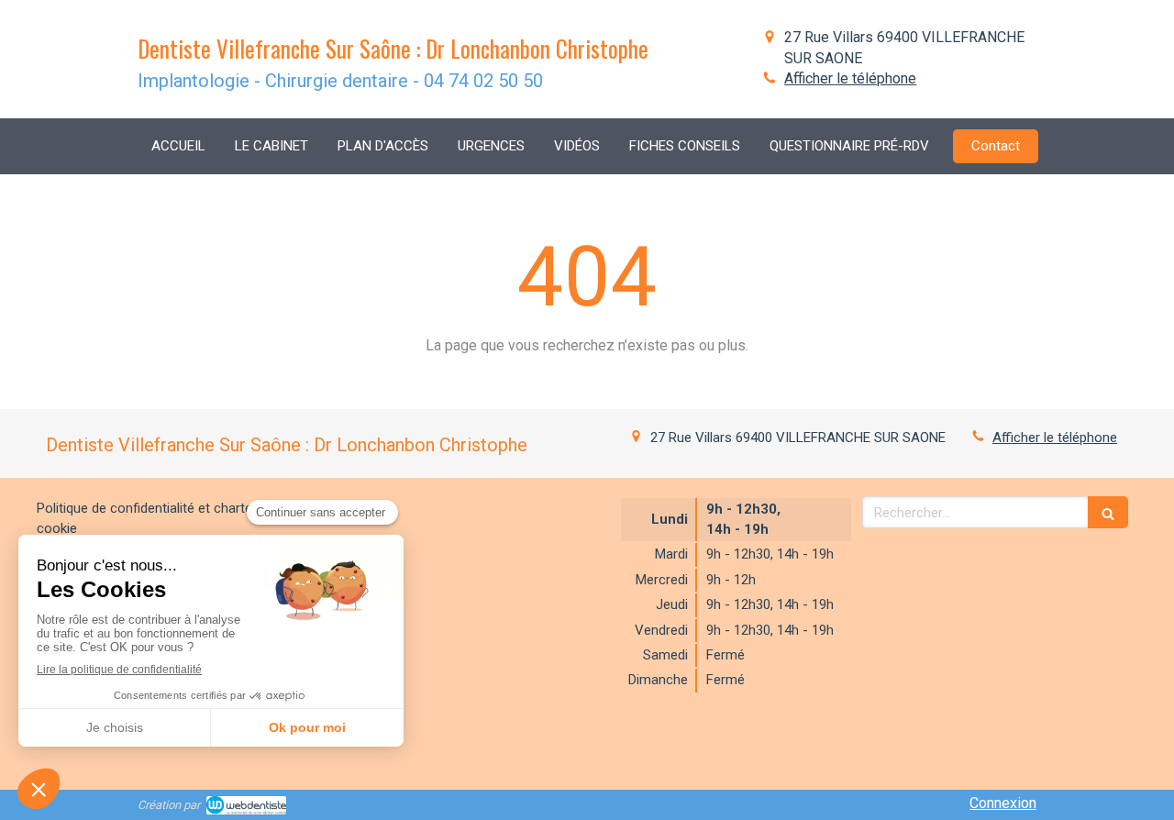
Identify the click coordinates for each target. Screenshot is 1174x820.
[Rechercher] (1108, 512)
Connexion (1002, 803)
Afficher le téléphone (850, 78)
